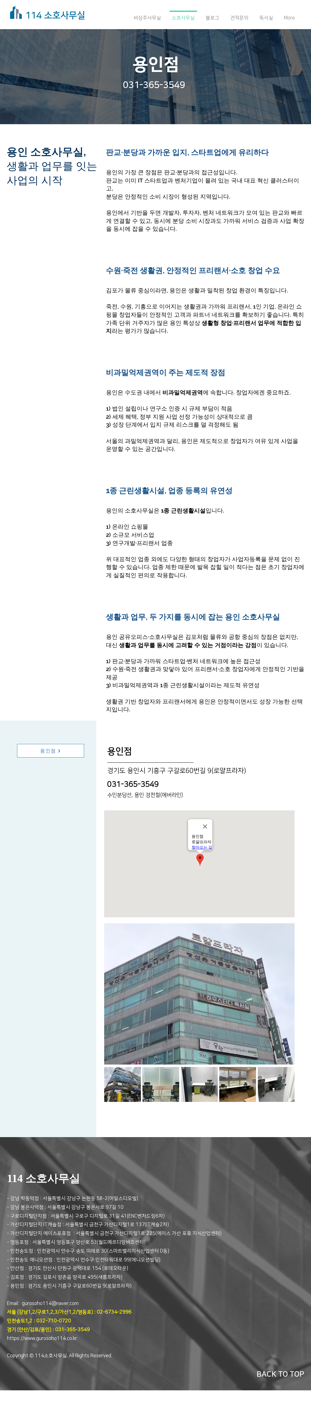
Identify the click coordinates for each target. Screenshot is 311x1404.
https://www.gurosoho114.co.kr (42, 1338)
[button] (122, 1084)
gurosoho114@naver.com (50, 1303)
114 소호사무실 (55, 15)
